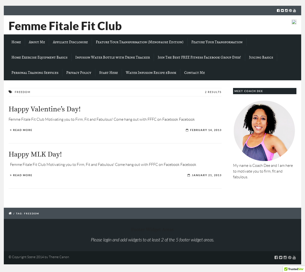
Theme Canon (59, 257)
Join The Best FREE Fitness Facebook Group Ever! (199, 57)
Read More (22, 130)
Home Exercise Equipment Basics (39, 57)
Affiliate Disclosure (70, 42)
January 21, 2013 (207, 175)
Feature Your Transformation (217, 42)
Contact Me (194, 72)
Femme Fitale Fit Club (65, 26)
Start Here (108, 72)
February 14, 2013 (206, 130)
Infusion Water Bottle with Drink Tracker (112, 57)
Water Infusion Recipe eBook (151, 72)
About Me (37, 42)
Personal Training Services (34, 72)
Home (16, 42)
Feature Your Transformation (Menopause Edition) (139, 42)
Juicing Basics (261, 57)
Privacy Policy (78, 72)
